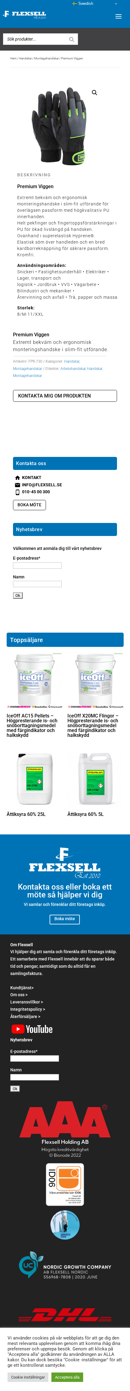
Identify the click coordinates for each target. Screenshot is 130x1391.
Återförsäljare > (25, 1016)
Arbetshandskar (73, 369)
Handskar (25, 58)
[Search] (72, 39)
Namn (18, 576)
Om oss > (19, 994)
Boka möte (29, 504)
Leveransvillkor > (26, 1002)
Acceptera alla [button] (67, 1377)
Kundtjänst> (22, 987)
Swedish (85, 3)
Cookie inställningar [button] (28, 1377)
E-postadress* (26, 558)
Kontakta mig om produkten (54, 396)
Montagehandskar (46, 58)
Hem (13, 58)
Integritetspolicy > (27, 1009)
